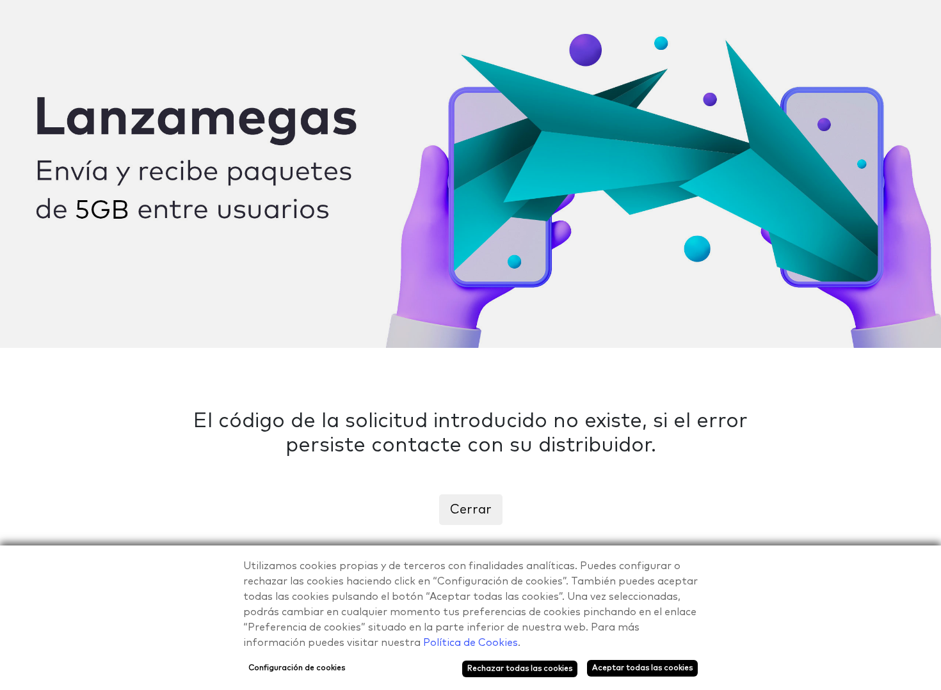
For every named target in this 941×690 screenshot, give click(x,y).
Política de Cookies (470, 643)
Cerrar (471, 509)
